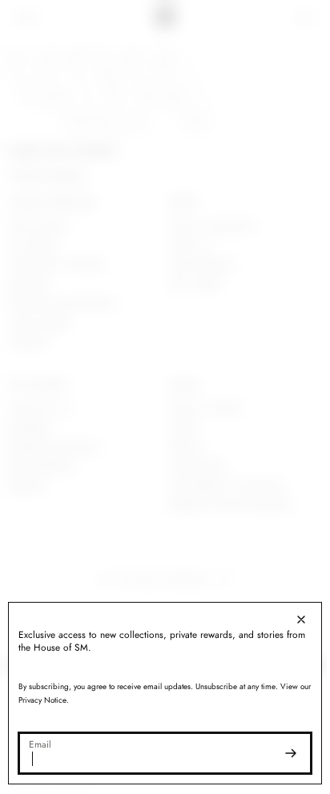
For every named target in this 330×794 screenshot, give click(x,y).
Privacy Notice (55, 700)
